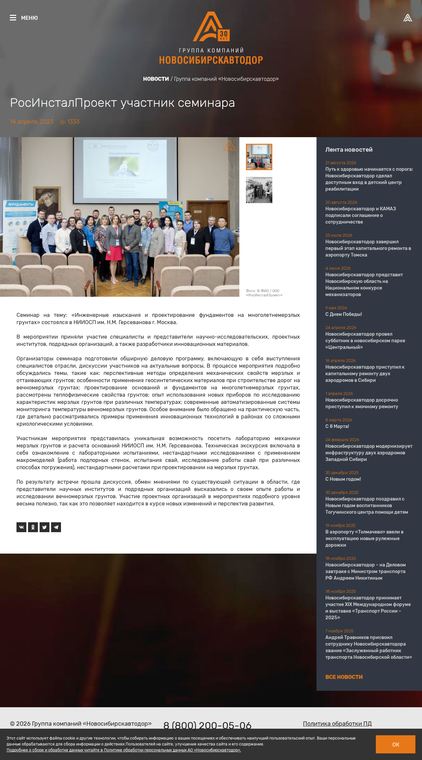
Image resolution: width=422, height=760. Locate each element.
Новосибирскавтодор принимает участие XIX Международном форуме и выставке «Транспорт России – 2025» (368, 608)
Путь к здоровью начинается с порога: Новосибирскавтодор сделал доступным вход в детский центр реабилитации (369, 179)
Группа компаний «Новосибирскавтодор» (226, 79)
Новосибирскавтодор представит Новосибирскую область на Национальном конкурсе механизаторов (364, 284)
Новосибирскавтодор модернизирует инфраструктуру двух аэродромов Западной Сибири (368, 452)
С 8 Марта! (337, 426)
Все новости (344, 677)
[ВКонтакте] (21, 527)
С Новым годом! (343, 479)
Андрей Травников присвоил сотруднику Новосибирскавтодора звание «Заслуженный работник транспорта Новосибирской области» (368, 647)
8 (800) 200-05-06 (207, 726)
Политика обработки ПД (337, 723)
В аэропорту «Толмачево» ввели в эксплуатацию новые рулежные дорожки (364, 538)
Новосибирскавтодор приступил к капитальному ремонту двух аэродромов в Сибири (365, 373)
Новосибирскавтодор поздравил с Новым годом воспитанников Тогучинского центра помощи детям (366, 505)
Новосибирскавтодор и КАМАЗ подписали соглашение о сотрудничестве (360, 215)
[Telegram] (56, 527)
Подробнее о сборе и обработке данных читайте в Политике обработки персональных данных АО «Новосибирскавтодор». (124, 750)
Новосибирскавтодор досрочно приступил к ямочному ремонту (361, 403)
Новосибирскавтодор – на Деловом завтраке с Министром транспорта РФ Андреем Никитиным (365, 571)
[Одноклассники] (33, 527)
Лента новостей (349, 149)
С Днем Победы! (343, 314)
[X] (44, 527)
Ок (395, 745)
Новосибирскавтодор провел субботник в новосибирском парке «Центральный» (365, 340)
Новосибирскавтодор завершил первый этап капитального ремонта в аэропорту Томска (368, 248)
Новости (156, 79)
